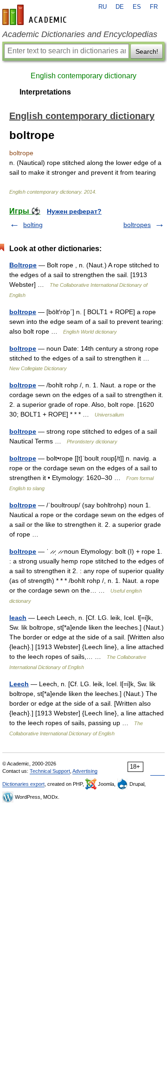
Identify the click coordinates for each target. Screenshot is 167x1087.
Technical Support (50, 771)
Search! (146, 51)
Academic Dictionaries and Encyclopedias (79, 34)
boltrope (22, 312)
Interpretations (45, 92)
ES (137, 7)
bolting (33, 224)
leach (17, 617)
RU (102, 7)
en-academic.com (35, 15)
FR (154, 7)
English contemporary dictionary (83, 76)
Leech (19, 684)
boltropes (137, 224)
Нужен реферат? (74, 211)
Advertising (84, 771)
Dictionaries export (23, 784)
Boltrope (23, 265)
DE (120, 7)
